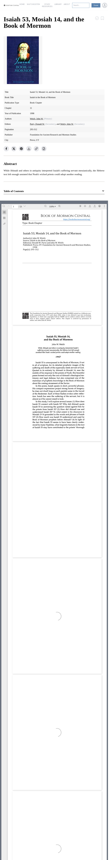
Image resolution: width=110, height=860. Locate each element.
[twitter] (13, 148)
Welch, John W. (36, 119)
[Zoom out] (45, 206)
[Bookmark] (4, 218)
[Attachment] (4, 224)
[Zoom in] (59, 206)
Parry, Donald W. (37, 124)
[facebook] (6, 148)
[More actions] (104, 206)
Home (22, 4)
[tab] (4, 213)
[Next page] (25, 206)
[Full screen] (85, 206)
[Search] (4, 206)
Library (58, 4)
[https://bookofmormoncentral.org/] (77, 219)
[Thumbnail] (4, 212)
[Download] (95, 206)
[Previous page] (8, 206)
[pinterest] (21, 148)
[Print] (99, 206)
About (67, 4)
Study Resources (47, 5)
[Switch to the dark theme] (80, 206)
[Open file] (90, 206)
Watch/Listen (33, 4)
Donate (96, 5)
